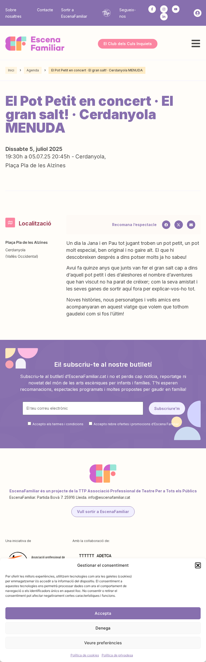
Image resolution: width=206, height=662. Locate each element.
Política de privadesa (117, 655)
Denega (103, 628)
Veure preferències (103, 642)
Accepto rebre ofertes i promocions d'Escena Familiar (136, 424)
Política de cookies (85, 655)
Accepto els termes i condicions (57, 424)
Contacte (45, 10)
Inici (11, 70)
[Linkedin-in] (164, 16)
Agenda (33, 70)
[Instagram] (164, 9)
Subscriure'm (167, 408)
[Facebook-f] (152, 9)
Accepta (103, 613)
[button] (198, 565)
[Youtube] (175, 9)
